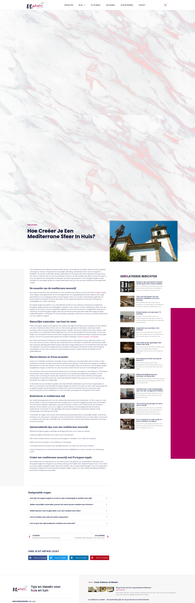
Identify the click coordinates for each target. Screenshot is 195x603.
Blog (81, 5)
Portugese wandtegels (90, 337)
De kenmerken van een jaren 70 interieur (148, 313)
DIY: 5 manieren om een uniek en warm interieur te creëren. (149, 420)
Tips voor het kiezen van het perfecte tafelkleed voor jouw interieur (147, 298)
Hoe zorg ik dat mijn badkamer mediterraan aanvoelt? (68, 523)
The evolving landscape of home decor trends (149, 404)
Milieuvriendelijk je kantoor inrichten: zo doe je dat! (146, 375)
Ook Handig (110, 5)
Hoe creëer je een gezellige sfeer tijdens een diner (148, 343)
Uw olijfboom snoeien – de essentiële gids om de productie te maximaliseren (118, 600)
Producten (68, 5)
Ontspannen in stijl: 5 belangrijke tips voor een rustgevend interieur (149, 390)
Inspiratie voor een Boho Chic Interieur (147, 329)
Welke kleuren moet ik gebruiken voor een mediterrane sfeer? (68, 511)
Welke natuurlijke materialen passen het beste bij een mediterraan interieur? (68, 504)
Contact (142, 5)
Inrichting (32, 225)
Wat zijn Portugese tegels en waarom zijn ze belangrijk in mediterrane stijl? (68, 498)
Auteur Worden (127, 5)
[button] (165, 5)
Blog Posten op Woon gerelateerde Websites (133, 588)
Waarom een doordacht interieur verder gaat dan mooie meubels (149, 283)
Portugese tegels (99, 292)
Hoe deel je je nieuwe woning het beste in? (149, 359)
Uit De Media (95, 5)
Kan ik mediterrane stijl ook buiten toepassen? (68, 517)
